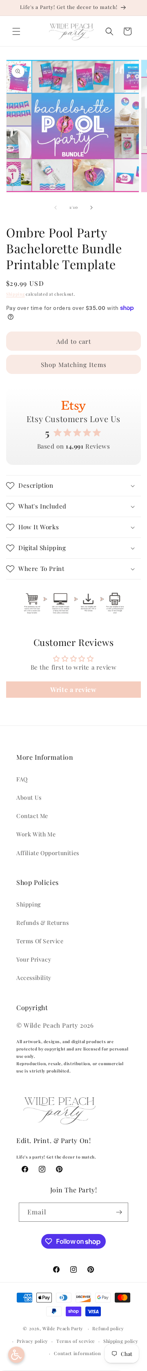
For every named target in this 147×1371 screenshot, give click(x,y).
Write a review (73, 689)
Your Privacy (33, 959)
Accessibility (33, 978)
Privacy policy (32, 1341)
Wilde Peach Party (62, 1328)
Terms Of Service (40, 941)
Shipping (15, 294)
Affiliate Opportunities (47, 853)
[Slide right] (91, 208)
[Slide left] (56, 208)
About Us (29, 797)
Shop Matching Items (74, 364)
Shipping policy (120, 1341)
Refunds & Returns (42, 923)
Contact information (77, 1353)
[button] (16, 31)
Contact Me (32, 816)
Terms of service (75, 1341)
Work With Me (36, 834)
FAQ (22, 779)
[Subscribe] (119, 1212)
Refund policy (108, 1328)
